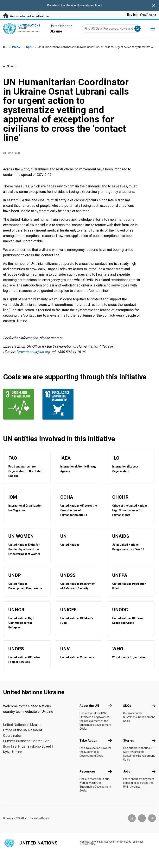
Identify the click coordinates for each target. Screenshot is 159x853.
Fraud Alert (108, 841)
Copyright (96, 841)
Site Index (138, 841)
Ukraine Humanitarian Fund (84, 5)
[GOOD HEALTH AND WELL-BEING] (20, 404)
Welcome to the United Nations (29, 16)
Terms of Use (88, 844)
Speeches (32, 47)
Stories (128, 740)
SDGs (127, 706)
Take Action (88, 740)
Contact (84, 841)
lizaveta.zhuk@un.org (33, 352)
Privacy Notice (123, 841)
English (132, 14)
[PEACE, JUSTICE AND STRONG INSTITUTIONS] (59, 404)
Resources (88, 771)
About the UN (89, 706)
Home (7, 47)
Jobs (126, 771)
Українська (148, 14)
